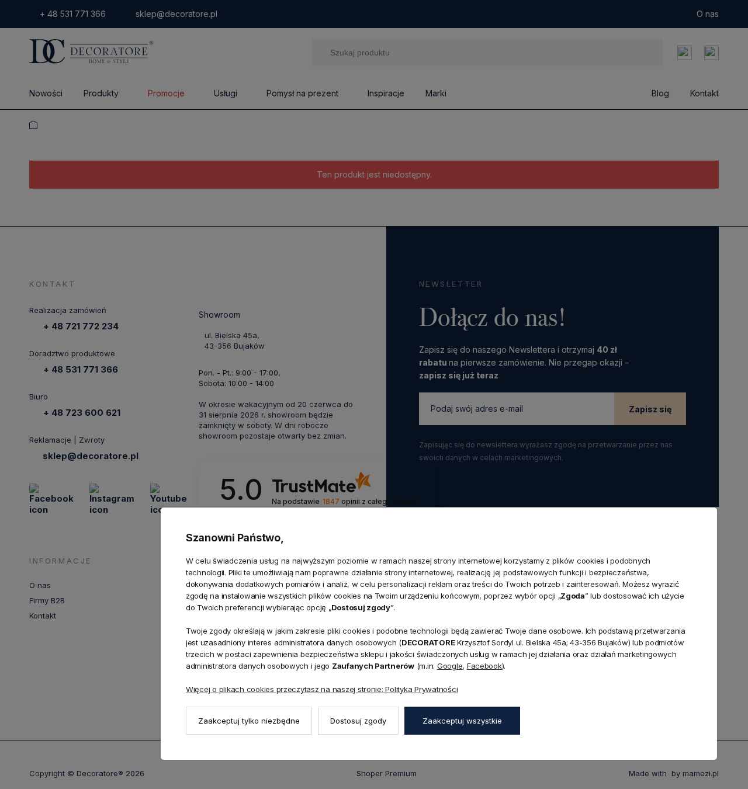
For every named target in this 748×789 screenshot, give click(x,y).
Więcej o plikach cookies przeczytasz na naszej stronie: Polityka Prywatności (322, 689)
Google (449, 665)
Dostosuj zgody (358, 720)
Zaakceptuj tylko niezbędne (249, 720)
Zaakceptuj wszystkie (462, 720)
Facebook (484, 665)
